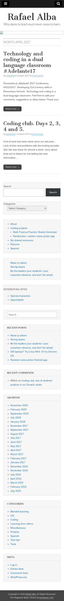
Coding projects (18, 228)
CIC (12, 515)
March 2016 (16, 482)
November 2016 (19, 470)
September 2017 (19, 429)
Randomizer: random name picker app (34, 236)
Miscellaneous (18, 527)
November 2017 (19, 425)
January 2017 (17, 462)
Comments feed (19, 573)
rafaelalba (10, 75)
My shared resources (21, 240)
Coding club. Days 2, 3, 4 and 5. (31, 126)
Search (7, 186)
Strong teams (17, 266)
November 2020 (19, 405)
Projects (14, 531)
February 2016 (18, 486)
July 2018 (15, 417)
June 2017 (16, 442)
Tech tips (15, 540)
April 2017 (15, 450)
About (13, 224)
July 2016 (15, 474)
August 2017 (17, 434)
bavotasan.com (46, 598)
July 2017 (15, 437)
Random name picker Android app (28, 360)
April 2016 (15, 478)
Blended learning (19, 511)
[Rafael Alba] (32, 34)
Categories (9, 203)
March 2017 (16, 454)
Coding (14, 519)
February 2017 (18, 458)
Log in (13, 564)
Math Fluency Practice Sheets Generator (35, 232)
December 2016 (19, 466)
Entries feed (16, 568)
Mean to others (18, 262)
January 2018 (17, 421)
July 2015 (15, 490)
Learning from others (21, 523)
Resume (14, 244)
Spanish (14, 248)
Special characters (20, 295)
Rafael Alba (32, 17)
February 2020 (18, 409)
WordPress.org (18, 577)
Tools (13, 544)
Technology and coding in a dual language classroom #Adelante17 (27, 62)
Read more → (12, 109)
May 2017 (15, 446)
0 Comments (37, 75)
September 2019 (19, 413)
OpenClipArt (17, 299)
